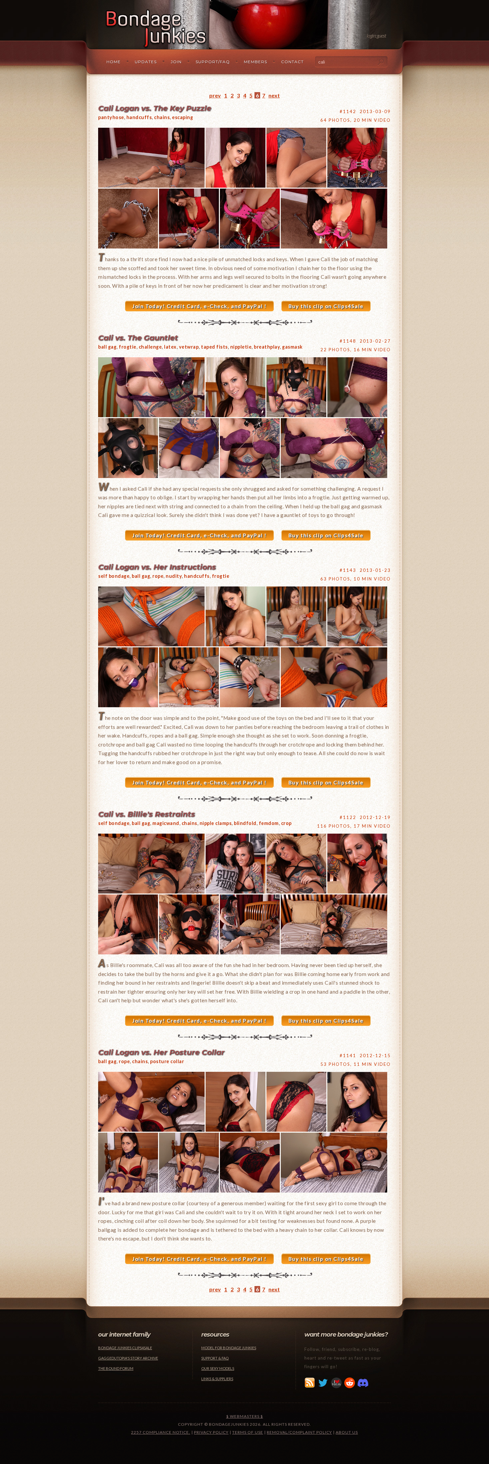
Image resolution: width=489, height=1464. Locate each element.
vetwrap (189, 347)
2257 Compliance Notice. (160, 1432)
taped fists (214, 347)
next (274, 95)
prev (215, 95)
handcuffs (139, 117)
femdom (269, 823)
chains (162, 117)
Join (176, 61)
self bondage (113, 576)
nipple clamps (216, 823)
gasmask (292, 347)
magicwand (165, 823)
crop (286, 823)
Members (255, 61)
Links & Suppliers (217, 1379)
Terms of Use (247, 1432)
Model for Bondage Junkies (228, 1348)
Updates (146, 61)
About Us (347, 1432)
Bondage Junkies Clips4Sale (125, 1348)
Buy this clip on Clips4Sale (326, 306)
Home (113, 61)
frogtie (127, 347)
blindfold (245, 823)
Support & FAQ (215, 1358)
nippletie (241, 347)
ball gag (107, 347)
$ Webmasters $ (244, 1416)
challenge (150, 347)
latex (170, 347)
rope (157, 576)
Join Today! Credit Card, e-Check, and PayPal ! (199, 306)
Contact (292, 61)
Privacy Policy (211, 1432)
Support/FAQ (213, 61)
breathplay (267, 347)
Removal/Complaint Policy (299, 1432)
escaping (182, 117)
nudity (174, 576)
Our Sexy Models (217, 1368)
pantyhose (111, 117)
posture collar (167, 1061)
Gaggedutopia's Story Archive (128, 1358)
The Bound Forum (115, 1368)
